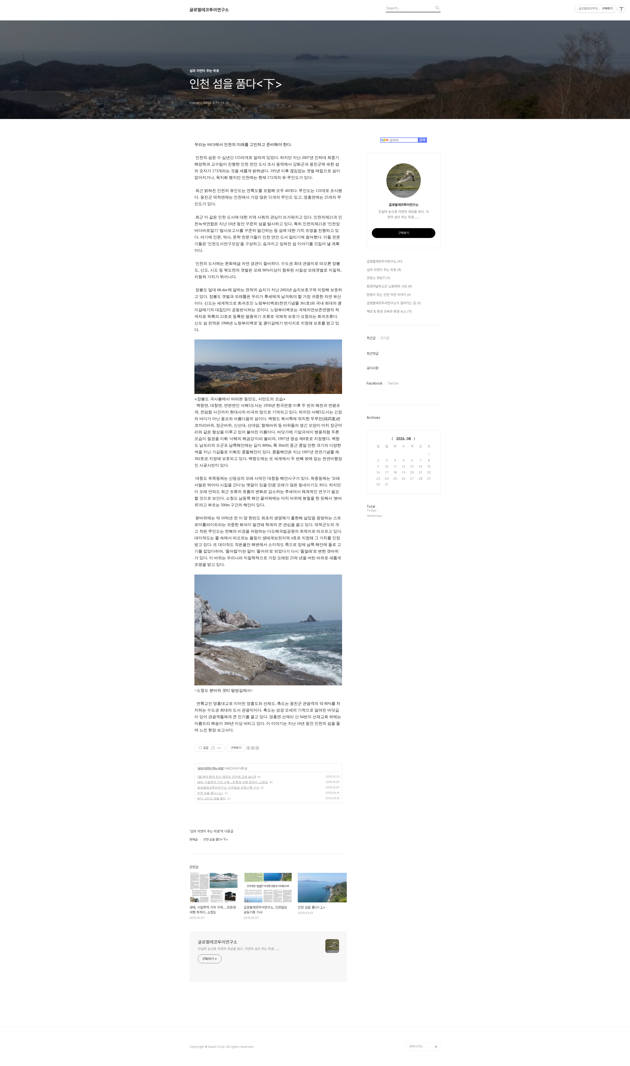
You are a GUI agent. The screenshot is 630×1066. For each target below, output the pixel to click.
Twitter (393, 383)
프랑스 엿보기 (378, 278)
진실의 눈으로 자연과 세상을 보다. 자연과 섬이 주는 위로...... (239, 949)
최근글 (371, 338)
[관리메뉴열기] (621, 8)
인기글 (384, 338)
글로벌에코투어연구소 (209, 9)
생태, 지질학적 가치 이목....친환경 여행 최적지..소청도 (232, 782)
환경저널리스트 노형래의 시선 (389, 286)
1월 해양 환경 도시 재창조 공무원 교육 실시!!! (226, 776)
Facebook (374, 383)
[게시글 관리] (219, 748)
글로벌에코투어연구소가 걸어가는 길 (394, 303)
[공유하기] (213, 748)
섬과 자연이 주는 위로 (210, 768)
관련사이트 (416, 1046)
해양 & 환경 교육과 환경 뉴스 (389, 311)
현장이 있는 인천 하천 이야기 (389, 295)
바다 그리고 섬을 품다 (211, 798)
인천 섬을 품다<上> (210, 793)
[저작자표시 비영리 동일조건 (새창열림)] (252, 748)
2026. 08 (403, 439)
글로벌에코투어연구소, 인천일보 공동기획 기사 (228, 787)
